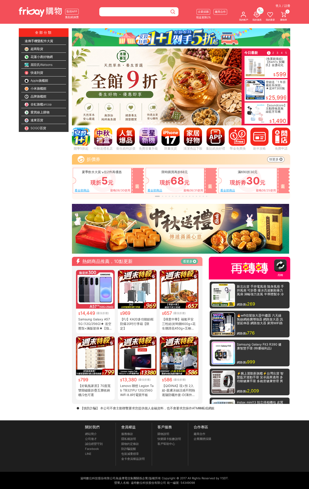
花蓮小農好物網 (41, 57)
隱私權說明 (128, 439)
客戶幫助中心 (166, 444)
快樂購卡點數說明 (169, 439)
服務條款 (127, 434)
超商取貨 (36, 49)
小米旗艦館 (38, 88)
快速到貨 (36, 72)
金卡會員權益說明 (133, 458)
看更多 (188, 261)
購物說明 (163, 434)
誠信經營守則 (94, 444)
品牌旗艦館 (38, 96)
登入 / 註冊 (283, 5)
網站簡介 (91, 434)
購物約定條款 (130, 444)
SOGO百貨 (38, 128)
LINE (88, 454)
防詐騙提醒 (128, 449)
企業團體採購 (202, 439)
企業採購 (203, 11)
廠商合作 (199, 434)
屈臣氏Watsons (41, 65)
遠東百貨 (36, 120)
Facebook (92, 449)
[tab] (131, 122)
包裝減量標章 (130, 454)
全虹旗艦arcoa (41, 104)
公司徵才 (91, 439)
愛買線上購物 (40, 112)
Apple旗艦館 (39, 80)
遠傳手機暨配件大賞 (39, 41)
